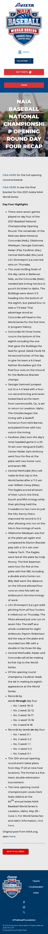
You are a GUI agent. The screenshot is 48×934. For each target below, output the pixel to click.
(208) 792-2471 (8, 928)
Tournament (36, 887)
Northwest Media (20, 930)
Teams (36, 881)
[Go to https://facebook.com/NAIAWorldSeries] (24, 902)
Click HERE (9, 175)
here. (12, 836)
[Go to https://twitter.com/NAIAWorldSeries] (24, 912)
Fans (36, 893)
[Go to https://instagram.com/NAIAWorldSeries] (24, 907)
